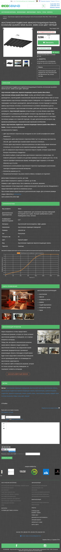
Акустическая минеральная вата (41, 492)
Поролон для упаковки (7, 503)
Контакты (50, 12)
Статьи (44, 12)
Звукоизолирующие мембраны (40, 494)
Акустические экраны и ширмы (10, 494)
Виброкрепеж (35, 504)
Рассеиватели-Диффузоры (8, 496)
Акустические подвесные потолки (11, 500)
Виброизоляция (31, 12)
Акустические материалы (8, 12)
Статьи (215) (35, 510)
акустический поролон (37, 388)
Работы (39, 12)
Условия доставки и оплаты (9, 510)
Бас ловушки (5, 490)
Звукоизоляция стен (37, 487)
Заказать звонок (55, 7)
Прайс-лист (35, 515)
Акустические (40, 393)
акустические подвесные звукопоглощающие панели (18, 390)
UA (15, 1)
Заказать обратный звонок (18, 374)
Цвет (22, 396)
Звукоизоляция (21, 12)
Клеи (2, 505)
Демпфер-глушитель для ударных (10, 498)
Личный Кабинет (36, 519)
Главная (5, 16)
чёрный (27, 396)
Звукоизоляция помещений (39, 485)
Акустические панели (7, 487)
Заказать (49, 42)
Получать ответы (6, 453)
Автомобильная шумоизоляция (40, 496)
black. (34, 393)
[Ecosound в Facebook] (16, 546)
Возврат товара (36, 512)
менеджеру (17, 194)
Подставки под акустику (8, 492)
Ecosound (51, 61)
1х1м (18, 396)
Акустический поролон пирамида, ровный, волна (15, 485)
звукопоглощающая (15, 393)
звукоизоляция (39, 390)
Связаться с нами (37, 522)
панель (24, 393)
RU (11, 1)
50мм (15, 396)
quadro (29, 393)
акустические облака (50, 388)
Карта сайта (35, 524)
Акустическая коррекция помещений (17, 388)
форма (47, 393)
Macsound (34, 490)
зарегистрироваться (17, 419)
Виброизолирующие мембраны (40, 502)
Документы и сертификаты (39, 517)
